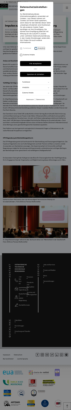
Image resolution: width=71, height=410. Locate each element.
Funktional (27, 48)
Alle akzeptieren (35, 63)
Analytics (41, 48)
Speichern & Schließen (35, 74)
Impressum (30, 99)
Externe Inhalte (29, 55)
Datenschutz (40, 99)
